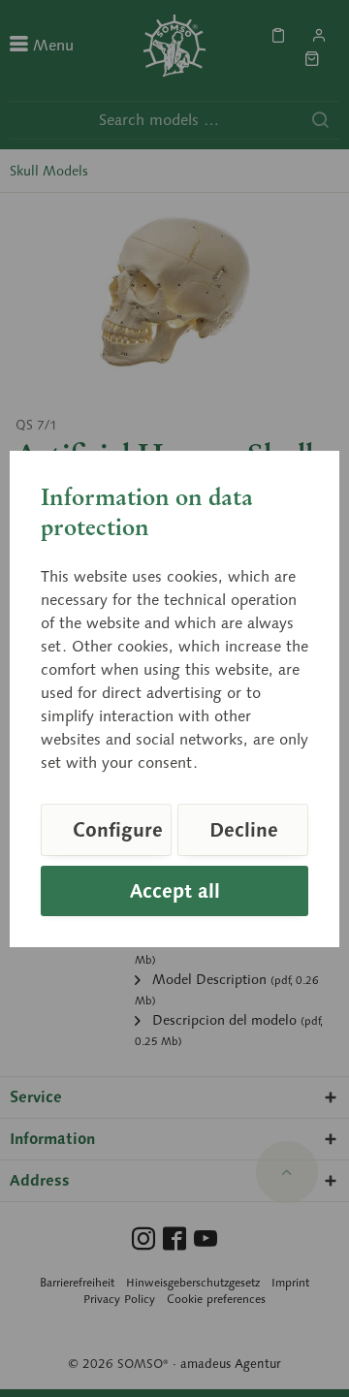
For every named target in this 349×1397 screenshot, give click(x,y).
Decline (243, 829)
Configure (118, 829)
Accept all (175, 891)
